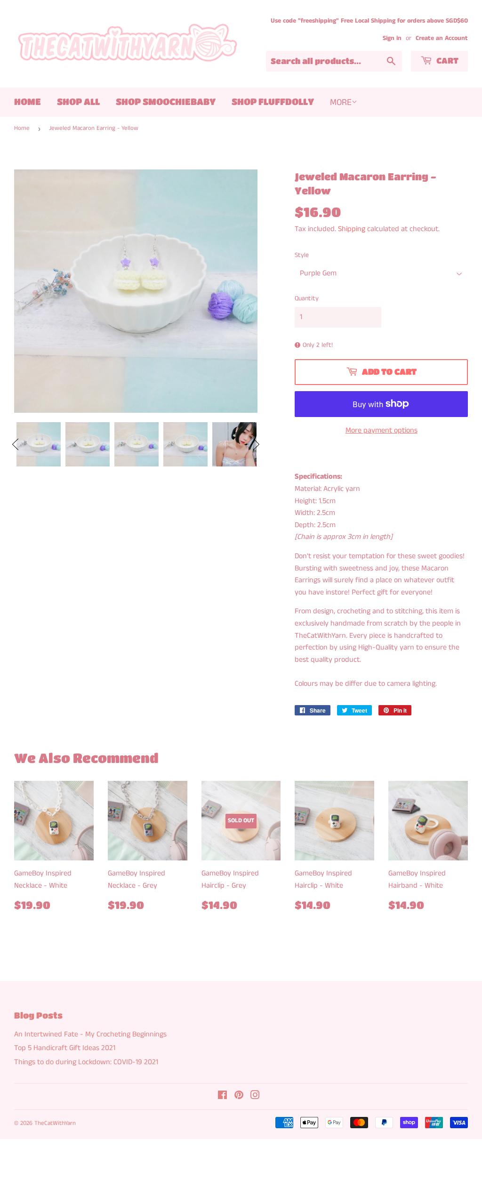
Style (302, 255)
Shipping (351, 229)
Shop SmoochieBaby (166, 101)
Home (27, 101)
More (341, 102)
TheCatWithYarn (55, 1123)
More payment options (381, 430)
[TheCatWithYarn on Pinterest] (239, 1096)
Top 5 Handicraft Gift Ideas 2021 (64, 1048)
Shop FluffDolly (273, 101)
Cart (446, 60)
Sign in (392, 38)
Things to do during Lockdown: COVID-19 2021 (86, 1062)
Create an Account (442, 38)
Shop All (78, 101)
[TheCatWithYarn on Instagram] (255, 1096)
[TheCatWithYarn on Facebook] (222, 1096)
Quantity (307, 298)
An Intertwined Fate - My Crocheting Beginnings (90, 1034)
